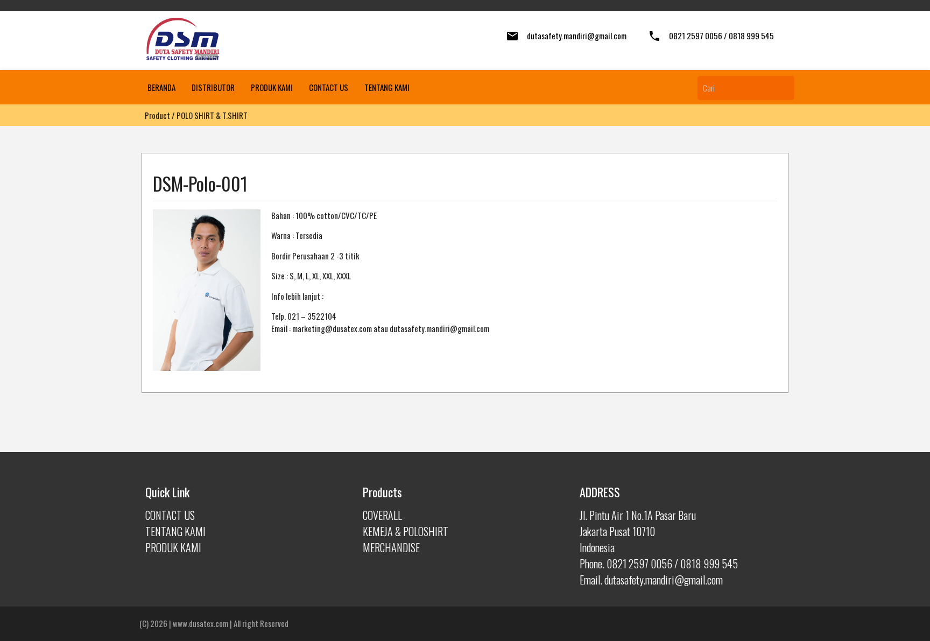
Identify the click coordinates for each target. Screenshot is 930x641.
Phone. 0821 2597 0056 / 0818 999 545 (659, 563)
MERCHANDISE (391, 547)
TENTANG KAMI (387, 87)
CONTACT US (328, 87)
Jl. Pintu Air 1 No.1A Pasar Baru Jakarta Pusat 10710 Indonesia (638, 531)
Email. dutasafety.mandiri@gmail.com (651, 580)
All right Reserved (261, 623)
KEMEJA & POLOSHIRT (405, 531)
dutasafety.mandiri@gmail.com (576, 35)
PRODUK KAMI (272, 87)
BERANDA (161, 87)
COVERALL (382, 515)
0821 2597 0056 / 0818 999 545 (721, 35)
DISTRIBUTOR (213, 87)
